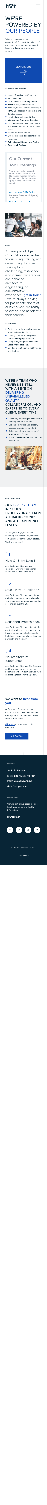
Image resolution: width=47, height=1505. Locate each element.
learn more (13, 817)
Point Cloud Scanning (19, 781)
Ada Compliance (17, 786)
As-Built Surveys (16, 770)
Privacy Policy (23, 855)
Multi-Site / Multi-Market (21, 775)
